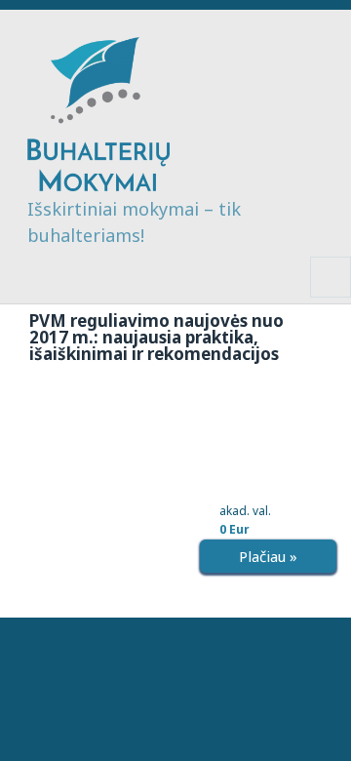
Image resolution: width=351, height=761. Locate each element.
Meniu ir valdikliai (331, 297)
